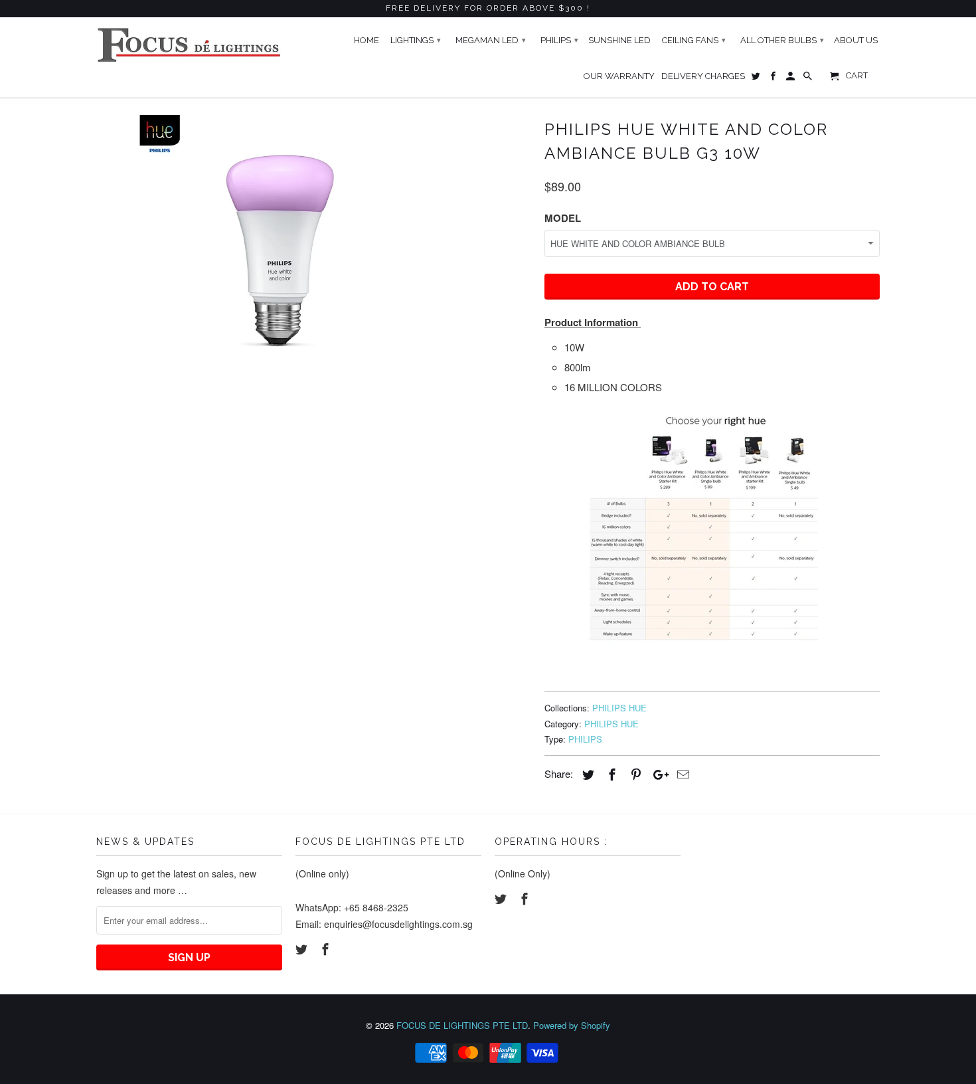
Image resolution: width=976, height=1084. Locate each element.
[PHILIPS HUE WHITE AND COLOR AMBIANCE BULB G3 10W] (270, 245)
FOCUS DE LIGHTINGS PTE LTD (462, 1025)
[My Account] (791, 79)
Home (366, 40)
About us (856, 40)
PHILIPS (585, 739)
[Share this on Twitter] (586, 773)
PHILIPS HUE (619, 707)
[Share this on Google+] (657, 773)
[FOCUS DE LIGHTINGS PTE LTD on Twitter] (302, 948)
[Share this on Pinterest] (634, 773)
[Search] (808, 79)
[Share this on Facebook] (610, 773)
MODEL (562, 218)
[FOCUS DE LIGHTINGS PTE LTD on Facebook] (326, 948)
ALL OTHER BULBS (782, 40)
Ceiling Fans (694, 40)
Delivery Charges (703, 76)
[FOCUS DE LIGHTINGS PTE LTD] (189, 44)
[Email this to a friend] (681, 773)
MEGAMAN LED (490, 40)
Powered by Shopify (571, 1025)
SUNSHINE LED (619, 40)
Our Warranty (619, 76)
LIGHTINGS (415, 40)
